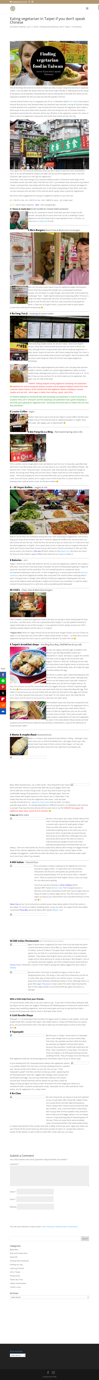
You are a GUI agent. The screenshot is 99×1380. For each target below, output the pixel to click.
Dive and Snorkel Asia (18, 1253)
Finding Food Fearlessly (49, 27)
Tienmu (13, 967)
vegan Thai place (43, 984)
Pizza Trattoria (66, 885)
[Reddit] (3, 705)
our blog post (41, 221)
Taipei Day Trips (16, 1279)
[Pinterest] (3, 687)
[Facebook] (3, 675)
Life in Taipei (64, 27)
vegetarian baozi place (40, 802)
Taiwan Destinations (18, 1283)
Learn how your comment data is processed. (60, 1226)
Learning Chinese (17, 1268)
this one (37, 551)
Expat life (13, 1257)
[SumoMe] (3, 711)
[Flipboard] (3, 699)
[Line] (3, 681)
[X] (3, 693)
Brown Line (65, 551)
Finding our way (16, 1264)
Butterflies (14, 1249)
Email (13, 1199)
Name (13, 1192)
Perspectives (15, 1276)
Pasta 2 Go (14, 904)
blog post (62, 554)
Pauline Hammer (19, 27)
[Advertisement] (49, 1320)
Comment (14, 1164)
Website (13, 1207)
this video (73, 101)
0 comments (77, 27)
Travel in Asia (15, 1287)
